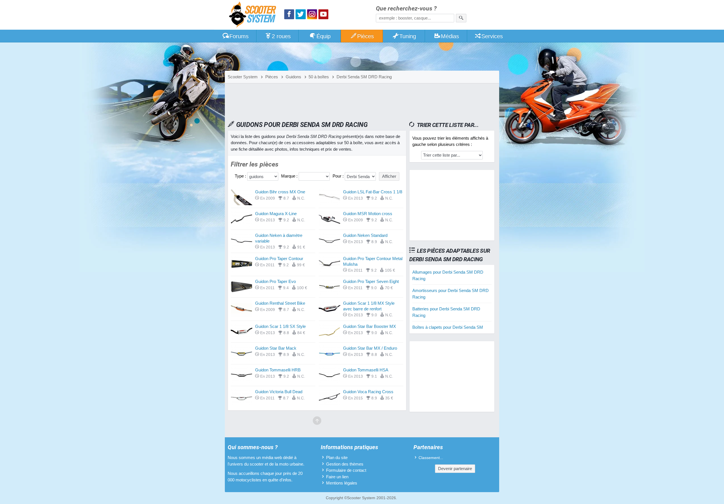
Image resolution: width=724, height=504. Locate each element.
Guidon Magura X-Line (276, 213)
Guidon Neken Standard (365, 235)
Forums (239, 36)
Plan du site (337, 457)
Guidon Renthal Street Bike (280, 303)
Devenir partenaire (455, 468)
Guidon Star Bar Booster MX (369, 326)
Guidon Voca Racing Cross (368, 391)
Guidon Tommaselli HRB (278, 369)
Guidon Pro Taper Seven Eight (371, 281)
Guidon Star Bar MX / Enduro (370, 348)
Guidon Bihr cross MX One (280, 191)
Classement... (431, 458)
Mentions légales (341, 483)
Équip (323, 36)
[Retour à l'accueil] (254, 15)
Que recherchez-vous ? (406, 8)
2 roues (281, 36)
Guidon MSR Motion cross (367, 213)
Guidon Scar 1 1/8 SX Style (280, 326)
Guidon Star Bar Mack (275, 348)
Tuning (407, 36)
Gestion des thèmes (344, 464)
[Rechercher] (461, 18)
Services (492, 36)
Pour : (339, 176)
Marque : (290, 176)
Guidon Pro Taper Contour (279, 258)
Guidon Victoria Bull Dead (278, 391)
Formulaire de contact (346, 470)
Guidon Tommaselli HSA (365, 369)
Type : (241, 176)
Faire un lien (337, 476)
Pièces (365, 36)
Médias (450, 36)
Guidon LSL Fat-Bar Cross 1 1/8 (372, 191)
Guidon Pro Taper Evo (275, 281)
